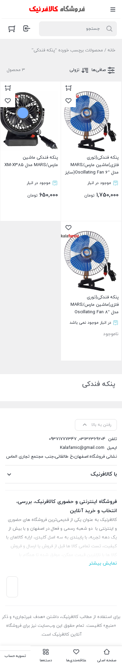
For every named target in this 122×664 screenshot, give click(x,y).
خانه (111, 50)
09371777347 (63, 439)
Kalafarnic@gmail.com (82, 448)
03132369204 (92, 439)
